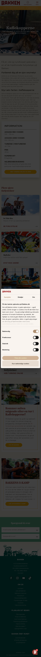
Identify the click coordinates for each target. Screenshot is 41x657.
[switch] (36, 337)
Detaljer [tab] (20, 297)
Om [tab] (33, 297)
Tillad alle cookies (20, 358)
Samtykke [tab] (7, 297)
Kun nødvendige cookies (20, 363)
